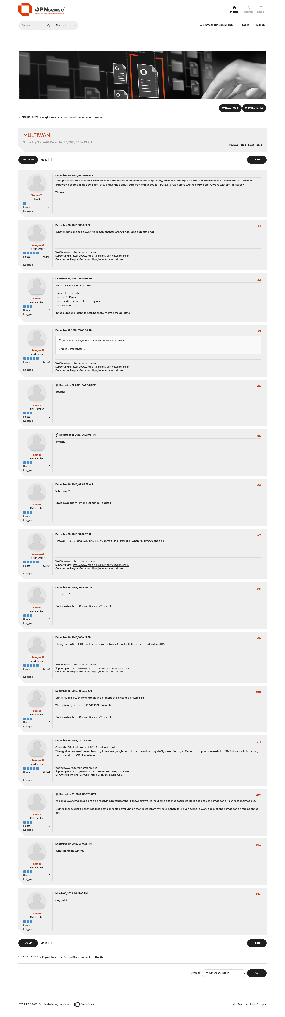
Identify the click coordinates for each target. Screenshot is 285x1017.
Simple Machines (48, 1004)
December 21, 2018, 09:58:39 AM (73, 279)
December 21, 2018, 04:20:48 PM (77, 385)
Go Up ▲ (262, 1004)
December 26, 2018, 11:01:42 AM (73, 740)
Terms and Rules (246, 1004)
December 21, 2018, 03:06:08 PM (73, 330)
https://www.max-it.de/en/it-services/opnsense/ (101, 256)
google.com (122, 751)
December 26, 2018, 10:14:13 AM (73, 637)
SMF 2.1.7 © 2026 (27, 1004)
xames (37, 298)
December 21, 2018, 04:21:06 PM (77, 435)
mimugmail (37, 245)
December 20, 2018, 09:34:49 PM (74, 175)
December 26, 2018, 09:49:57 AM (74, 484)
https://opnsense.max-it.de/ (107, 259)
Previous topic (237, 145)
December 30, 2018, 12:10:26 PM (73, 844)
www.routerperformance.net (80, 252)
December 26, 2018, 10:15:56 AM (73, 691)
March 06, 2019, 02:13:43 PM (71, 893)
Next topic (255, 145)
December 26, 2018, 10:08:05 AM (73, 587)
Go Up (28, 943)
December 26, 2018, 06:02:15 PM (77, 794)
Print (257, 160)
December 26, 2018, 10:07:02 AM (73, 534)
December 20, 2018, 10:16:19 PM (73, 225)
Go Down (28, 160)
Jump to (195, 973)
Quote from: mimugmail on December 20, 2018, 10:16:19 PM (92, 341)
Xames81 (36, 195)
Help (233, 1004)
